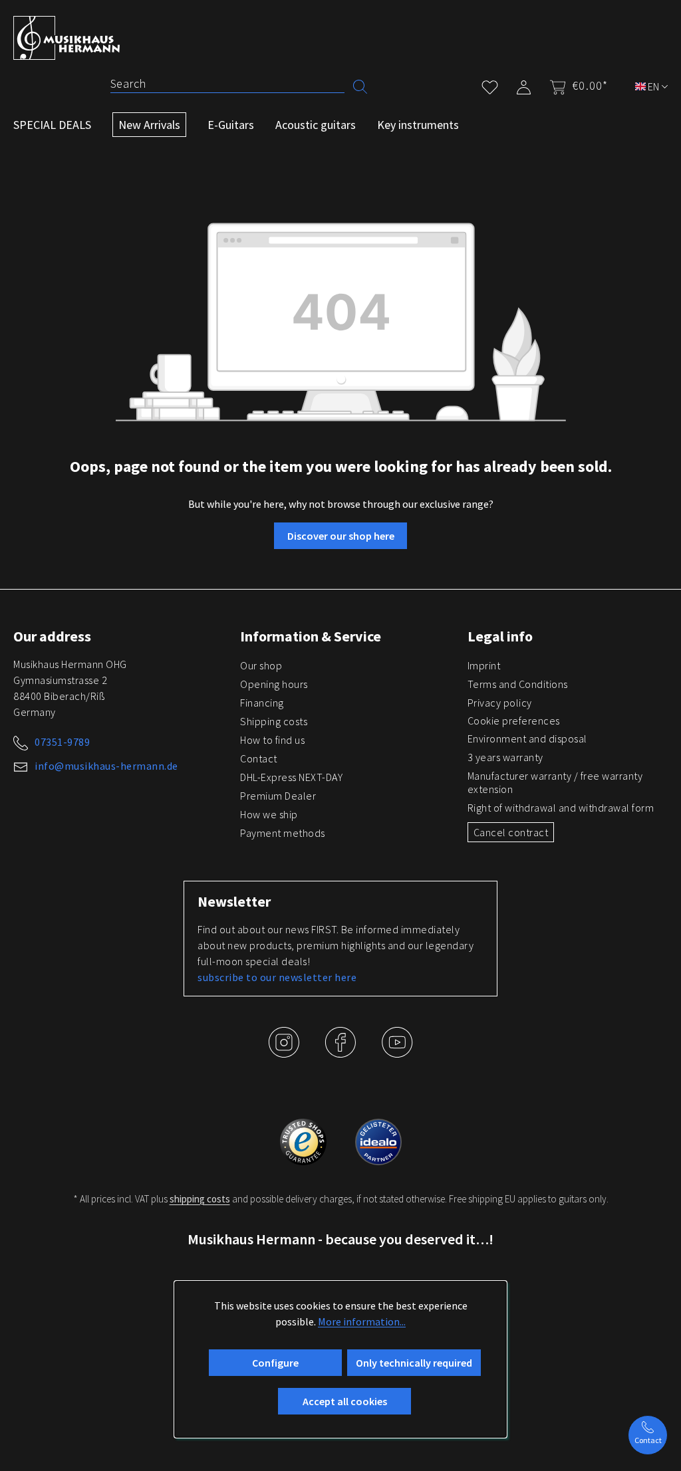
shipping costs (200, 1198)
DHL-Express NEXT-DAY (291, 777)
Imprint (484, 665)
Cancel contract (511, 832)
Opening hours (274, 684)
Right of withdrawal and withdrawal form (561, 807)
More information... (362, 1321)
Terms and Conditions (518, 684)
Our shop (261, 665)
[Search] (360, 85)
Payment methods (282, 833)
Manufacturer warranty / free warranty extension (555, 782)
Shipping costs (273, 721)
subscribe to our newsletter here (277, 977)
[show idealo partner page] (378, 1140)
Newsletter (234, 901)
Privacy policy (500, 702)
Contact (258, 758)
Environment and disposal (527, 738)
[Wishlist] (490, 84)
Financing (262, 702)
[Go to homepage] (66, 38)
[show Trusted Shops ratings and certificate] (304, 1140)
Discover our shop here (340, 535)
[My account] (524, 84)
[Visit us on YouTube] (397, 1052)
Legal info (500, 636)
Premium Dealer (278, 795)
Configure (275, 1362)
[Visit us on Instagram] (285, 1052)
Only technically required (414, 1362)
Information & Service (310, 636)
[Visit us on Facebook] (341, 1052)
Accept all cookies (345, 1401)
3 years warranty (505, 757)
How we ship (269, 814)
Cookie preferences (514, 720)
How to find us (272, 739)
